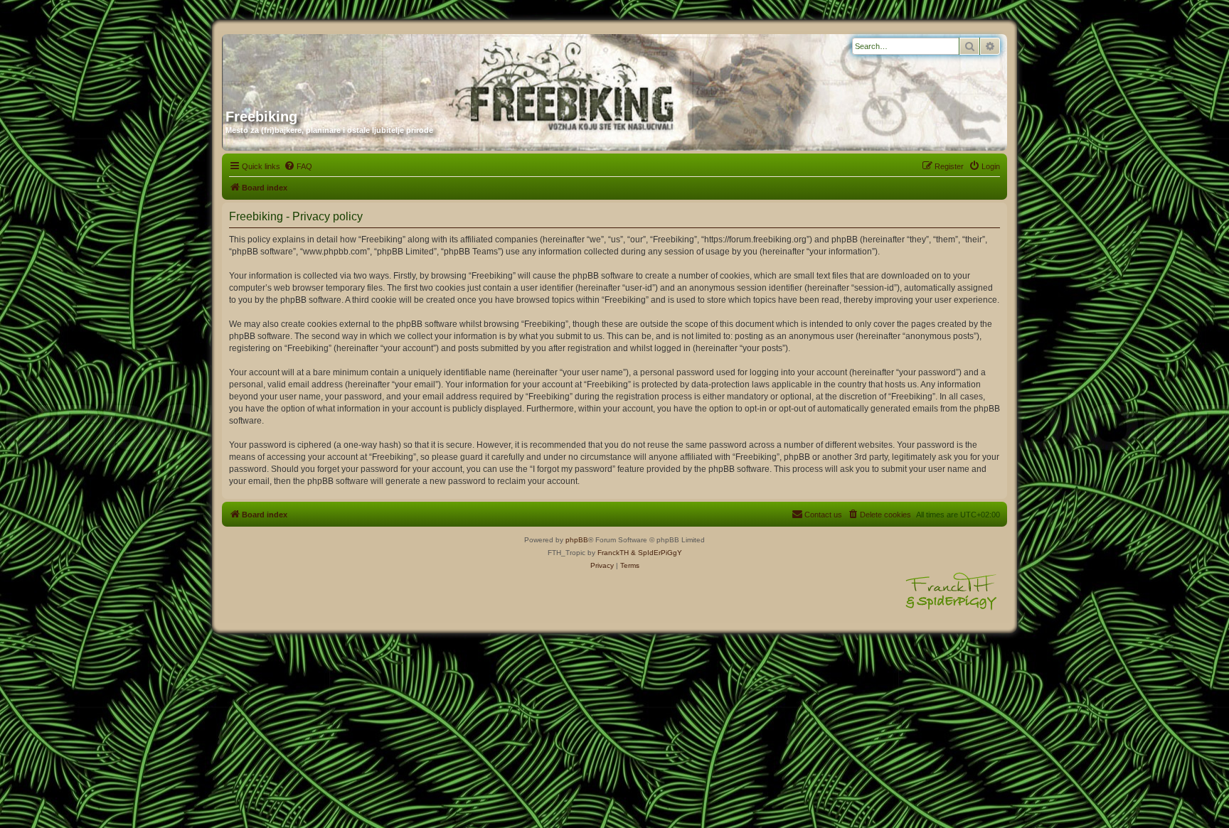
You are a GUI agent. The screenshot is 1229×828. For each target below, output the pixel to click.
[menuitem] (298, 166)
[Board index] (362, 66)
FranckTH (613, 553)
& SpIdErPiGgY (656, 553)
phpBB (576, 540)
